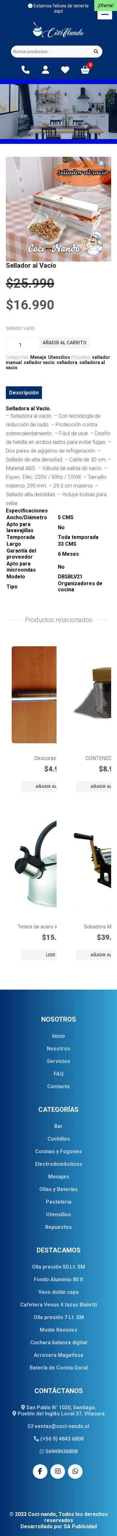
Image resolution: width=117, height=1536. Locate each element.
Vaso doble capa (58, 1292)
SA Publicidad (80, 1526)
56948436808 (61, 1451)
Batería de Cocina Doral (59, 1368)
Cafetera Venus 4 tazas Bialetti (58, 1305)
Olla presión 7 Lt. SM (58, 1317)
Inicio (58, 1036)
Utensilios (59, 357)
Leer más (55, 955)
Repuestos (58, 1227)
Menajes (58, 1177)
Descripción (24, 393)
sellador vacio (39, 362)
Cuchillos (58, 1139)
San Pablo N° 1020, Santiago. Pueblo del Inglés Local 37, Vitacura (60, 1410)
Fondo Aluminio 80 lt (58, 1279)
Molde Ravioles (58, 1330)
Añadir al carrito (64, 342)
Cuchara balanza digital (58, 1342)
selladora (67, 362)
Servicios (58, 1061)
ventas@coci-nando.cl (61, 1426)
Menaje (38, 357)
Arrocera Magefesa (58, 1355)
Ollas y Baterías (58, 1189)
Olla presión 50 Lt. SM (58, 1267)
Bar (58, 1126)
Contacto (58, 1086)
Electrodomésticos (58, 1164)
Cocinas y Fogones (58, 1151)
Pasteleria (59, 1202)
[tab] (24, 392)
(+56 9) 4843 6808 (61, 1439)
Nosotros (58, 1049)
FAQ (59, 1074)
